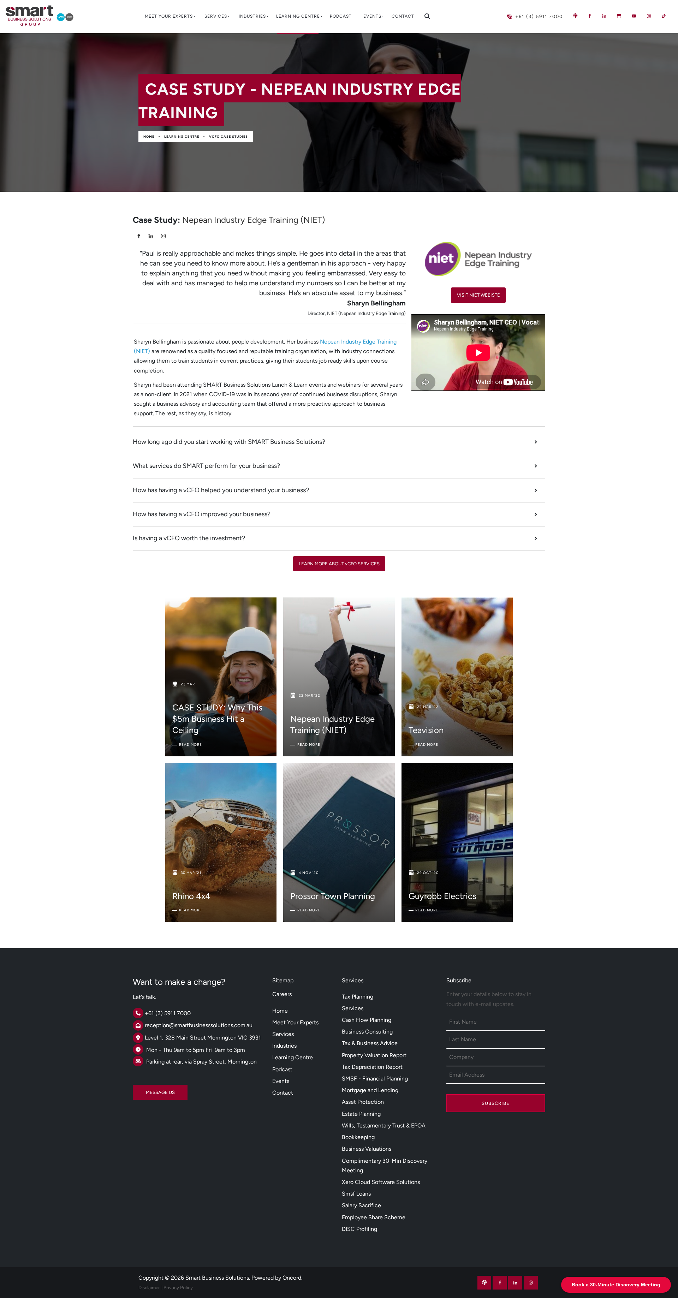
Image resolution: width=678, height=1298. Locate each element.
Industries (252, 16)
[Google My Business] (619, 16)
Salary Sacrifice (361, 1205)
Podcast (341, 16)
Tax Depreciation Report (372, 1067)
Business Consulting (367, 1031)
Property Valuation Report (374, 1055)
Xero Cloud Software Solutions (381, 1182)
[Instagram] (649, 16)
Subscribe (496, 1103)
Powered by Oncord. (276, 1277)
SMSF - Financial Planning (375, 1078)
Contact (403, 16)
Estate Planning (361, 1114)
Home (148, 136)
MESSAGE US (147, 1089)
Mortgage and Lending (370, 1090)
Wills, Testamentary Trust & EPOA (384, 1125)
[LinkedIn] (604, 16)
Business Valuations (366, 1148)
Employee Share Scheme (373, 1217)
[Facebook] (589, 16)
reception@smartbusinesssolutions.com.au (198, 1025)
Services (215, 16)
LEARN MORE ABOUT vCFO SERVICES (339, 561)
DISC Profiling (359, 1229)
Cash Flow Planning (366, 1020)
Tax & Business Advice (370, 1043)
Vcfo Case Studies (228, 136)
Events (372, 16)
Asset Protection (363, 1101)
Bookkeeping (358, 1137)
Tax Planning (357, 996)
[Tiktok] (663, 16)
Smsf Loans (356, 1193)
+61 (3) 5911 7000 (523, 13)
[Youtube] (634, 16)
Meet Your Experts (169, 16)
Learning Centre (298, 16)
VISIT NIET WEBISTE (478, 292)
